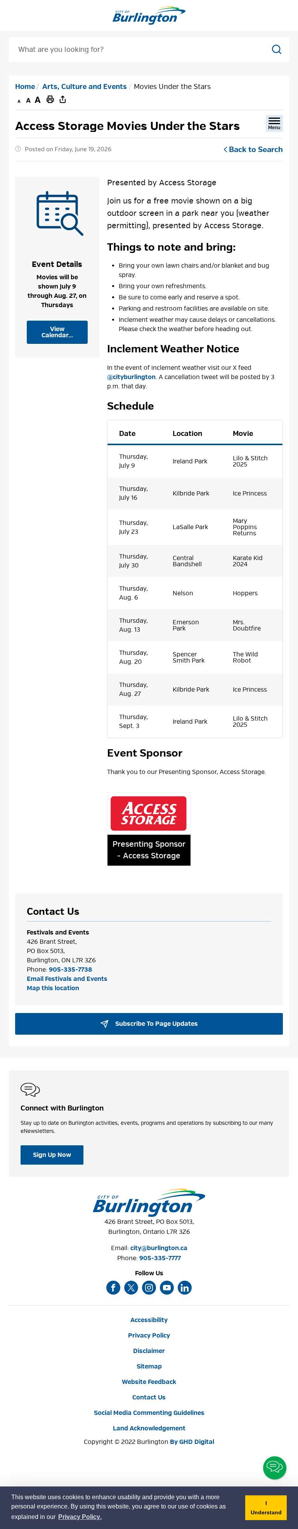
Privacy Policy (149, 1335)
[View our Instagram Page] (149, 1288)
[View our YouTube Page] (167, 1288)
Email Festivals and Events (67, 979)
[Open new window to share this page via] (62, 99)
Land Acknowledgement (149, 1428)
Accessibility (149, 1320)
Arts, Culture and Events (84, 86)
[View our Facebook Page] (113, 1288)
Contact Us (149, 1397)
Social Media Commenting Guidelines (149, 1413)
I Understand (269, 1510)
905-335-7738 (70, 970)
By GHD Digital (192, 1442)
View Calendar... (57, 332)
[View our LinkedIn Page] (185, 1288)
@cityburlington (131, 377)
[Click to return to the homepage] (149, 15)
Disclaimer (149, 1351)
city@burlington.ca (158, 1248)
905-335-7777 (160, 1258)
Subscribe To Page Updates (156, 1024)
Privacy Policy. (80, 1518)
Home (25, 86)
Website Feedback (149, 1382)
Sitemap (149, 1366)
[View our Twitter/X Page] (131, 1288)
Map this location (53, 988)
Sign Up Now (52, 1155)
